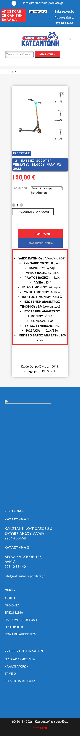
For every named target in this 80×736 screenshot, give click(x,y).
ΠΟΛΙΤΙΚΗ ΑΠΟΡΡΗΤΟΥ (21, 634)
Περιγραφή (42, 233)
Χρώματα (20, 188)
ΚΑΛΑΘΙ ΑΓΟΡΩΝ (16, 666)
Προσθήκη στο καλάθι (33, 211)
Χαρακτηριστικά (41, 243)
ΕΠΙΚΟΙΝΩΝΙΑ (38, 11)
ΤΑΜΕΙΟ (10, 673)
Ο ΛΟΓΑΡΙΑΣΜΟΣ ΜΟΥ (20, 659)
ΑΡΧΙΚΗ (10, 598)
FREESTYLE (21, 153)
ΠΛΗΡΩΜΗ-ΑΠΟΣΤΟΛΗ (21, 619)
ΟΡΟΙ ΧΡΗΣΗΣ (14, 627)
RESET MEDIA (40, 728)
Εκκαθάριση (39, 192)
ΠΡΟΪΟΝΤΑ (12, 605)
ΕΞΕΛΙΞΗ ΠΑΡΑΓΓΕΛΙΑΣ (20, 681)
